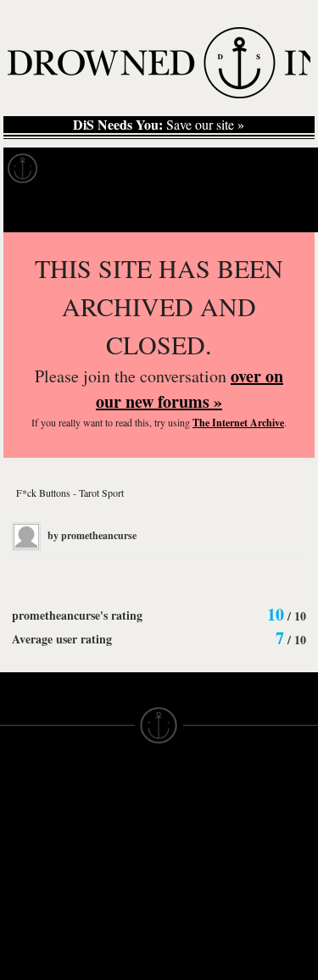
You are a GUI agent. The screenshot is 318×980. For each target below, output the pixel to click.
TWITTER (108, 931)
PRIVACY (187, 833)
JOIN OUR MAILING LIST (111, 833)
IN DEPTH (29, 879)
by (91, 535)
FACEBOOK (115, 916)
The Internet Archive (238, 422)
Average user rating (62, 639)
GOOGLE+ (111, 901)
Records (84, 168)
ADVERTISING (202, 848)
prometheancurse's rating (77, 615)
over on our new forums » (189, 389)
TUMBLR (106, 962)
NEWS (19, 864)
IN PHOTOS (35, 894)
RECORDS (32, 909)
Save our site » (158, 124)
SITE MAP (29, 848)
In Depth (164, 168)
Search (280, 210)
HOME (19, 833)
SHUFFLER (113, 947)
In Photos (248, 168)
